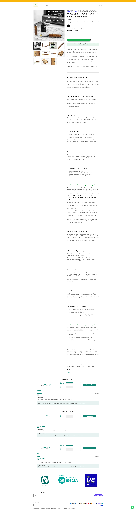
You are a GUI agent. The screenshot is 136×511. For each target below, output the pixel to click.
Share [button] (69, 369)
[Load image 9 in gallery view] (37, 61)
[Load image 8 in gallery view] (61, 53)
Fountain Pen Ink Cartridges (73, 119)
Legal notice (65, 508)
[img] (39, 393)
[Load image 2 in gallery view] (45, 45)
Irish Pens (37, 508)
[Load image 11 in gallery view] (53, 61)
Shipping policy (60, 508)
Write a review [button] (89, 384)
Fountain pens (74, 11)
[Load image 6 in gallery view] (45, 53)
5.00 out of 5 (49, 384)
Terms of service (53, 508)
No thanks (70, 30)
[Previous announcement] (34, 1)
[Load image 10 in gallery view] (45, 61)
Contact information (71, 508)
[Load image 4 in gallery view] (61, 45)
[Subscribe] (51, 495)
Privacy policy (48, 508)
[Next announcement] (102, 1)
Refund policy (43, 508)
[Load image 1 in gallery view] (37, 45)
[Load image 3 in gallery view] (53, 45)
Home (68, 11)
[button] (55, 5)
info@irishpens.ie (81, 366)
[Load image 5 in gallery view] (37, 53)
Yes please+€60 (76, 30)
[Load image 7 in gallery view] (53, 53)
